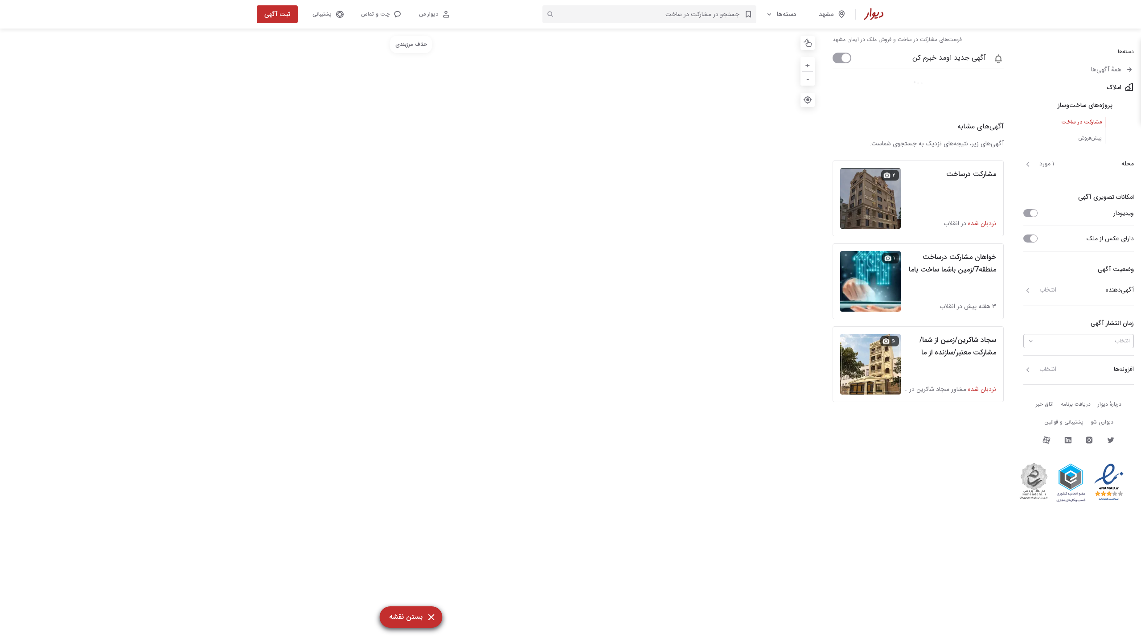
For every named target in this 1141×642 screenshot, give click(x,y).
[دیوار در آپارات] (1046, 440)
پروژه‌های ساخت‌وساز (1085, 105)
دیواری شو (1102, 422)
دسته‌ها (786, 14)
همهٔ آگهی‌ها (1106, 69)
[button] (380, 14)
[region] (411, 335)
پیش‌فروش (1090, 138)
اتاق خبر (1045, 404)
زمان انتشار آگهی (1112, 323)
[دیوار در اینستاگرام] (1089, 440)
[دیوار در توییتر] (1111, 440)
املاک (1114, 87)
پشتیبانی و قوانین (1064, 422)
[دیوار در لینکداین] (1068, 440)
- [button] (807, 78)
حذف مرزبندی (411, 44)
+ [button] (807, 64)
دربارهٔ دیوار (1109, 404)
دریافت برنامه (1076, 404)
